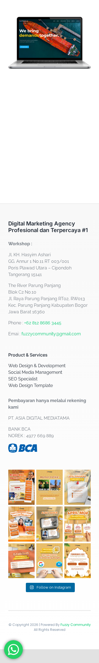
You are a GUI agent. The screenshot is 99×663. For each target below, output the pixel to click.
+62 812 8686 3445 (42, 322)
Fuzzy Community (76, 624)
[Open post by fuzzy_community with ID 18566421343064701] (77, 487)
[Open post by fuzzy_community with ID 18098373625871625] (21, 524)
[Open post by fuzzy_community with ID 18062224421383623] (21, 560)
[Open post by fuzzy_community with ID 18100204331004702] (49, 524)
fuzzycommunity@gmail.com (51, 333)
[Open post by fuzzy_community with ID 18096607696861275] (77, 524)
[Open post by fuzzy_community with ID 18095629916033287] (49, 560)
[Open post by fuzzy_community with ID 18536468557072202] (21, 487)
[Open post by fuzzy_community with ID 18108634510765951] (77, 560)
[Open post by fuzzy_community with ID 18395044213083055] (49, 487)
